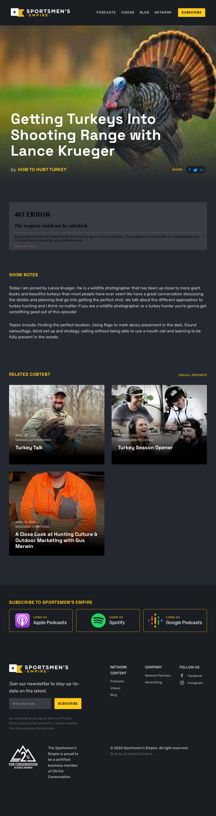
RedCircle (31, 246)
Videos (127, 12)
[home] (40, 12)
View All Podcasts (192, 375)
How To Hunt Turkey (42, 169)
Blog (144, 12)
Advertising (153, 682)
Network (163, 12)
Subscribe (191, 12)
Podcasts (106, 12)
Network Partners (158, 675)
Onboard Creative (138, 754)
